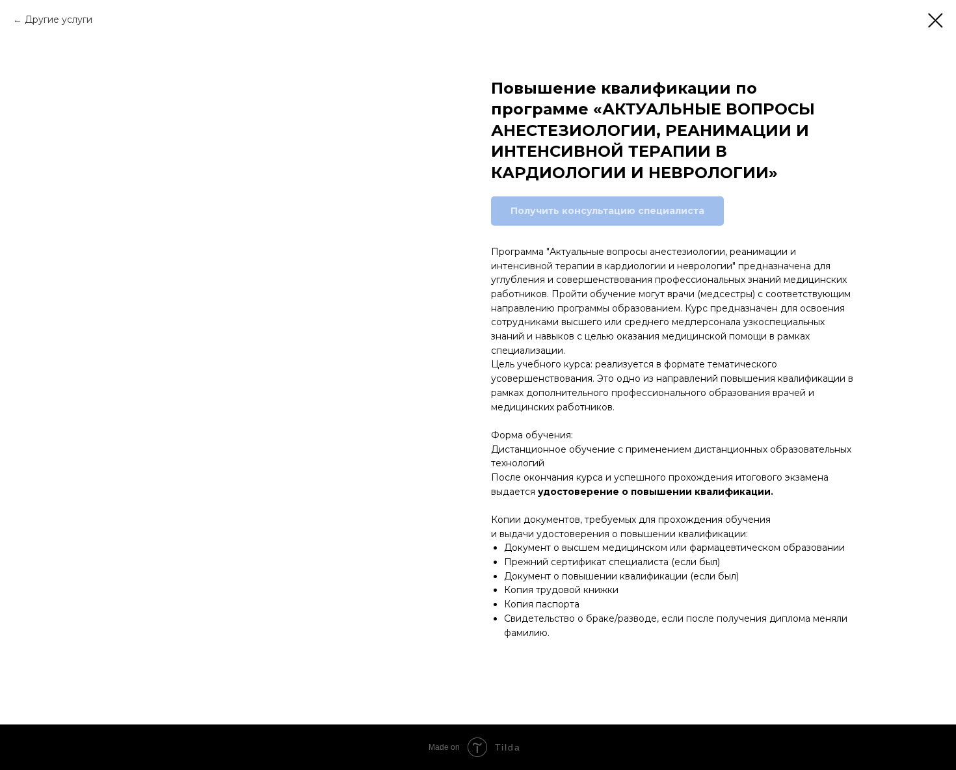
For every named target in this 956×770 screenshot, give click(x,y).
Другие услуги (58, 19)
